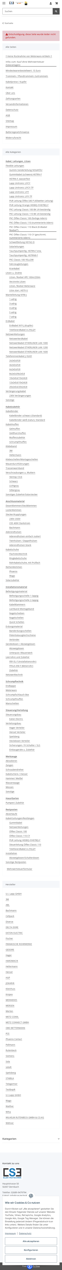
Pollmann (10, 1044)
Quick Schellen (16, 622)
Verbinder (14, 639)
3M (10, 450)
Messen (10, 787)
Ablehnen (31, 1258)
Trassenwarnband (15, 468)
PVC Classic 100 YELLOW (21, 259)
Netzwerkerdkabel (18, 338)
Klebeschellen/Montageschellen (22, 459)
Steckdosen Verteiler (19, 740)
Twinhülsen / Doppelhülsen (23, 540)
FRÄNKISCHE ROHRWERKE (19, 944)
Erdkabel (10, 321)
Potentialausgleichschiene (22, 635)
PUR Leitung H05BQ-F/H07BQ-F (24, 840)
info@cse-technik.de (20, 1195)
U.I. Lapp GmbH (14, 893)
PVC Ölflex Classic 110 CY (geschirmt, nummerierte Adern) (27, 236)
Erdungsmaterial (14, 626)
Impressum (10, 1233)
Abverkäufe (11, 813)
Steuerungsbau (13, 714)
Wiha (8, 1111)
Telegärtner (11, 1083)
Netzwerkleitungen (15, 334)
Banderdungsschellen (20, 630)
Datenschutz (25, 1233)
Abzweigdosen (16, 648)
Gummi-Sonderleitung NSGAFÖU (25, 170)
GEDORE (10, 949)
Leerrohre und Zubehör (17, 657)
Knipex (9, 994)
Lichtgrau (14, 485)
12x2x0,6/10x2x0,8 (18, 382)
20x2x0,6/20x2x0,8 (18, 386)
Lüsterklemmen (13, 510)
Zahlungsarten (13, 98)
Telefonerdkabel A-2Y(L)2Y (22, 329)
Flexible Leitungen (15, 165)
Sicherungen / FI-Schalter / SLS (24, 745)
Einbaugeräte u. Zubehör (22, 749)
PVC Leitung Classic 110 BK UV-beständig (29, 213)
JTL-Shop (36, 1266)
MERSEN (10, 1005)
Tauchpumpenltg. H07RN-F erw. (25, 250)
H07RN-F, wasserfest (19, 178)
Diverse (9, 921)
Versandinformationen (17, 104)
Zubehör (13, 670)
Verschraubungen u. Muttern (20, 472)
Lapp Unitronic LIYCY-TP (21, 187)
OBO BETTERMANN (15, 1027)
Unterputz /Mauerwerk (20, 652)
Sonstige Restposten (16, 862)
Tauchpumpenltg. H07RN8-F (23, 255)
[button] (50, 3)
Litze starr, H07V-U (18, 290)
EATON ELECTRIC (14, 932)
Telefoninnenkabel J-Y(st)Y (19, 356)
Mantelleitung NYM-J (16, 294)
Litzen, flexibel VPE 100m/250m (24, 277)
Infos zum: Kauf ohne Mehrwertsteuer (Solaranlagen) (25, 63)
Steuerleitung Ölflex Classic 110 (25, 844)
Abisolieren (11, 760)
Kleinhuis (10, 988)
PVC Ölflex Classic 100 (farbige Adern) (28, 218)
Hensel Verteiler (17, 732)
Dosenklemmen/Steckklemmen (21, 505)
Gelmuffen (14, 428)
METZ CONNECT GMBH (17, 1022)
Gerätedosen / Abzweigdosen (20, 643)
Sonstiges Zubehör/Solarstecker (22, 494)
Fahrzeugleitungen (18, 264)
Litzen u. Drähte (14, 272)
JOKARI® (10, 983)
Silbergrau (14, 490)
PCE (7, 1033)
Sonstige (10, 399)
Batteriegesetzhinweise (17, 132)
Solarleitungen (16, 246)
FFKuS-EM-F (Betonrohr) (21, 665)
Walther (10, 1106)
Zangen (9, 765)
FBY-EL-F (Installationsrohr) (22, 661)
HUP (8, 977)
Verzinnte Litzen (17, 281)
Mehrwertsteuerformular (19, 868)
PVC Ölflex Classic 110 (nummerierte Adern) (31, 222)
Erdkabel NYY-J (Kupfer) (21, 325)
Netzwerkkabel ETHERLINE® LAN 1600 (28, 351)
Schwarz (13, 481)
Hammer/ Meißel (14, 778)
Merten (9, 1011)
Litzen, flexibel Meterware (22, 286)
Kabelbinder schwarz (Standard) (25, 415)
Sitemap (10, 120)
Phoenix (13, 571)
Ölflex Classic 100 (18, 831)
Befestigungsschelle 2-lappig (23, 600)
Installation (11, 853)
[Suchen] (56, 11)
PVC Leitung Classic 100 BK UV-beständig (29, 209)
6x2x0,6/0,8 (14, 369)
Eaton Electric (16, 718)
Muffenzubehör (17, 437)
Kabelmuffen (12, 424)
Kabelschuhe (12, 549)
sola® (9, 1067)
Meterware (11, 690)
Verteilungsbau (13, 723)
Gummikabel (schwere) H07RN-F (25, 174)
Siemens (10, 1055)
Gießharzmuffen (17, 433)
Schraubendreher (15, 769)
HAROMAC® (12, 960)
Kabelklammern (17, 604)
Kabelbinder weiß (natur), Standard (27, 419)
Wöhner (10, 1123)
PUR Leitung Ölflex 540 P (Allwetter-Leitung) (31, 200)
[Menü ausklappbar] (3, 2)
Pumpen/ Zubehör (15, 802)
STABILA (10, 1078)
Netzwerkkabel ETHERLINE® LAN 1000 (28, 342)
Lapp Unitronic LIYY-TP (20, 196)
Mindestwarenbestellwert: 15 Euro (23, 70)
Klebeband (11, 446)
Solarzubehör (12, 580)
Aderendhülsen (13, 531)
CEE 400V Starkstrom (19, 523)
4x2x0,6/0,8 (14, 364)
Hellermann (15, 455)
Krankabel (14, 268)
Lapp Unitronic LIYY (19, 191)
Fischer (9, 938)
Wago (12, 575)
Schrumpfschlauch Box (17, 694)
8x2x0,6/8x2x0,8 (17, 373)
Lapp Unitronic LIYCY (19, 183)
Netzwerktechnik (14, 674)
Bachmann (14, 527)
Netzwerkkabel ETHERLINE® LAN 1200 (28, 347)
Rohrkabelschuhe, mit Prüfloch (24, 562)
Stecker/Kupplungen (16, 514)
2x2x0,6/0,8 (14, 360)
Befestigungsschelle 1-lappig (23, 595)
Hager (9, 955)
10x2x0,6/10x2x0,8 (18, 378)
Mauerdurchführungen (17, 463)
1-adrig (13, 299)
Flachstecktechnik (18, 553)
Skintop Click (15, 476)
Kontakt (9, 87)
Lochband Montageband (21, 608)
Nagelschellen (16, 617)
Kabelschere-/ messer (17, 773)
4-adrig (13, 307)
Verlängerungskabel (16, 391)
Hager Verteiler (17, 727)
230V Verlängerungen (20, 395)
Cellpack (10, 916)
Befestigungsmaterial (16, 591)
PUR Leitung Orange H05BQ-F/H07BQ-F (28, 205)
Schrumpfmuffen (18, 441)
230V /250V (14, 518)
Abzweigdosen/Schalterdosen (24, 857)
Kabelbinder (12, 411)
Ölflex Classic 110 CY (19, 835)
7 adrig (12, 316)
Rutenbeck (11, 1050)
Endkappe (11, 685)
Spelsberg (14, 736)
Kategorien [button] (9, 1138)
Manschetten (12, 703)
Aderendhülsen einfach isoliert (25, 536)
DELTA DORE (12, 927)
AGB (8, 115)
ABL (7, 904)
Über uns (10, 92)
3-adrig (13, 303)
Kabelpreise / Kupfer (16, 81)
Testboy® (10, 1089)
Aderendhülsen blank (20, 545)
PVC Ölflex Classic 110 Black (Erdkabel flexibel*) (28, 229)
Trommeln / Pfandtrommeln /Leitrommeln (27, 76)
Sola (8, 1061)
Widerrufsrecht (13, 137)
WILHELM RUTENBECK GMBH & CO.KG (25, 1117)
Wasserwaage (13, 782)
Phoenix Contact (14, 1039)
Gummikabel (15, 822)
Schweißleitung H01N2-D (21, 242)
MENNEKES (11, 999)
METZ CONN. (12, 1016)
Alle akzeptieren (31, 1241)
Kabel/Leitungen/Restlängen (20, 818)
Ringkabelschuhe (18, 558)
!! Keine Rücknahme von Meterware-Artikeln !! (29, 56)
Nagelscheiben (16, 613)
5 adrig (12, 312)
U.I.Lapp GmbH (13, 1095)
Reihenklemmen (14, 567)
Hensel (9, 972)
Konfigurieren (31, 1250)
